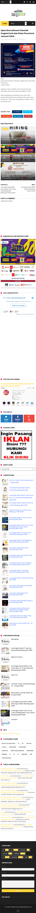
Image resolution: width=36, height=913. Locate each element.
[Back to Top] (18, 910)
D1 (18, 743)
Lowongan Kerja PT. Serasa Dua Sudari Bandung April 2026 (20, 533)
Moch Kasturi (5, 776)
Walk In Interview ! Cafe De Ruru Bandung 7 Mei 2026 (20, 511)
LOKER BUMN (22, 747)
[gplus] (33, 2)
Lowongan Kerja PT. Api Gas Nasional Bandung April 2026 (19, 571)
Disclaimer (15, 639)
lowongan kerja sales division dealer (13, 785)
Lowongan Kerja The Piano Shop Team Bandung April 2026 (20, 616)
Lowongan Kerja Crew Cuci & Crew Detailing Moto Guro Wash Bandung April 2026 (21, 526)
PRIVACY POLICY (16, 657)
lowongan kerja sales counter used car (14, 807)
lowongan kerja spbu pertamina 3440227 (16, 826)
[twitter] (30, 2)
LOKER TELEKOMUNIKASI (17, 750)
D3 (17, 39)
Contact (14, 720)
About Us (14, 675)
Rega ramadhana (7, 825)
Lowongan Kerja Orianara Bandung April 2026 (21, 579)
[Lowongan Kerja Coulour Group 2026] (18, 287)
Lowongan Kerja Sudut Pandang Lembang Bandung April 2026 (20, 564)
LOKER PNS (5, 750)
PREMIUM (21, 39)
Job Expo (29, 743)
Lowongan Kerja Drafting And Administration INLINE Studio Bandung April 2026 (19, 609)
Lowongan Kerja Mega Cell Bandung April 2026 (18, 594)
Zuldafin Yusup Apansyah (9, 805)
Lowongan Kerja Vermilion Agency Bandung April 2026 (21, 601)
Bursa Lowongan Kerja (8, 743)
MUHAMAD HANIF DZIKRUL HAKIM (11, 798)
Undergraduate (6, 758)
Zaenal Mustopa (6, 817)
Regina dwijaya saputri (8, 783)
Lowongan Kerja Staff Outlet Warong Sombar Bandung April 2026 (22, 704)
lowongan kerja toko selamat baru (13, 800)
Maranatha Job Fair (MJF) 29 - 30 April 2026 (16, 157)
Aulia (2, 812)
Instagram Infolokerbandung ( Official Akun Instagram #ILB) (17, 385)
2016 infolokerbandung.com (22, 907)
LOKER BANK (12, 747)
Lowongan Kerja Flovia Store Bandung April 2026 (19, 548)
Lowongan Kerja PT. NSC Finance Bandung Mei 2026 (20, 518)
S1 (25, 39)
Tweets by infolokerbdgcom (10, 734)
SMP (31, 754)
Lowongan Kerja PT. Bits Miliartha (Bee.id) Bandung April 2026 (20, 541)
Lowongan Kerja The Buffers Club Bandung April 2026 (20, 556)
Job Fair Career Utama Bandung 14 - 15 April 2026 (16, 175)
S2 (14, 754)
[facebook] (27, 2)
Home (5, 23)
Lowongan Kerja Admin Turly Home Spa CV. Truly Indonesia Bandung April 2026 (21, 497)
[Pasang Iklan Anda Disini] (16, 459)
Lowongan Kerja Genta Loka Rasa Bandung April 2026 (14, 139)
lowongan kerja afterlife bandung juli (14, 792)
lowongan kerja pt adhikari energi (12, 771)
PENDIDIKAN (30, 750)
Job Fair (4, 747)
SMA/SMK (24, 754)
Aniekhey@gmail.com (8, 769)
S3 (18, 754)
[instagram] (24, 2)
